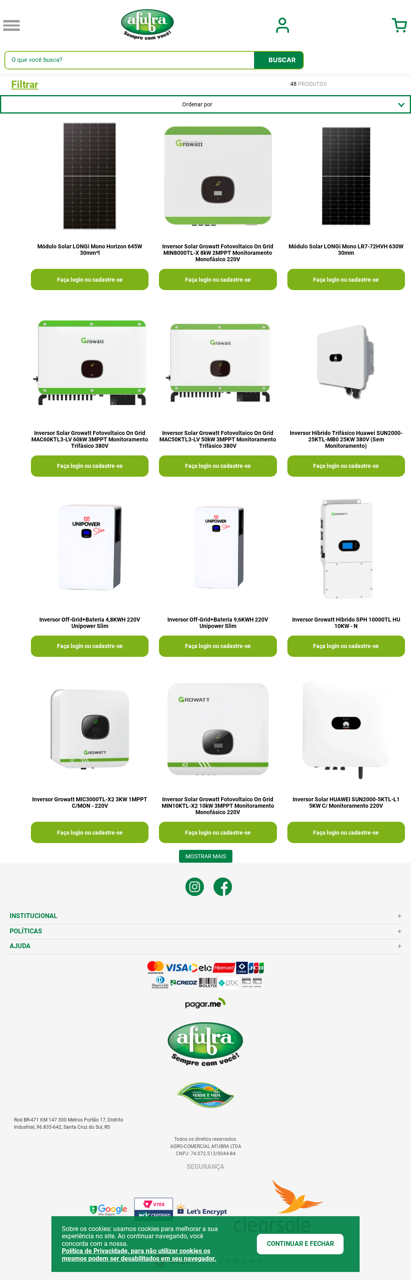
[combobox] (154, 60)
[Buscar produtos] (278, 60)
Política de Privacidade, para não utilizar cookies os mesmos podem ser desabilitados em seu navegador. (139, 1254)
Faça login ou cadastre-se (90, 279)
